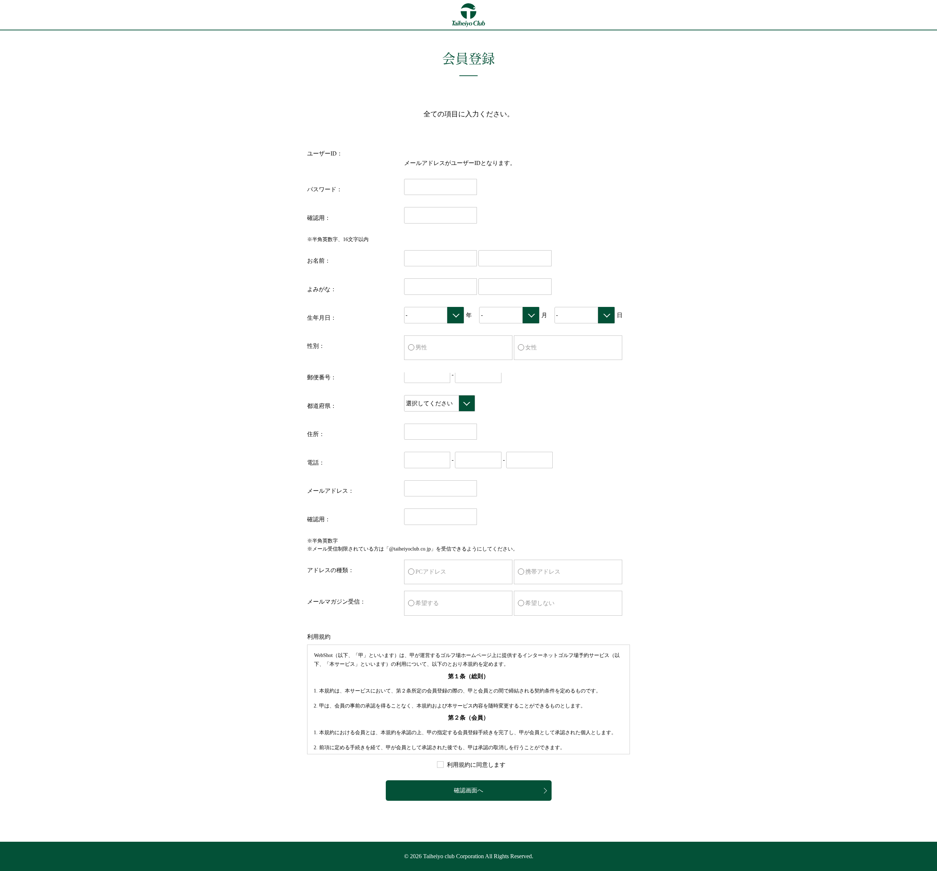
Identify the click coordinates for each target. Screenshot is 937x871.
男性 (421, 347)
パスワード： (324, 189)
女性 (531, 347)
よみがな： (321, 289)
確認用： (319, 218)
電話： (316, 462)
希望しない (540, 603)
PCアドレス (430, 571)
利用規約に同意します (476, 765)
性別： (316, 346)
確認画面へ (468, 790)
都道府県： (321, 406)
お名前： (319, 261)
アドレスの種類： (330, 570)
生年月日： (321, 318)
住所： (316, 434)
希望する (427, 603)
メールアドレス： (330, 491)
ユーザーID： (325, 153)
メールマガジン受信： (336, 601)
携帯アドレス (542, 571)
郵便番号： (321, 377)
